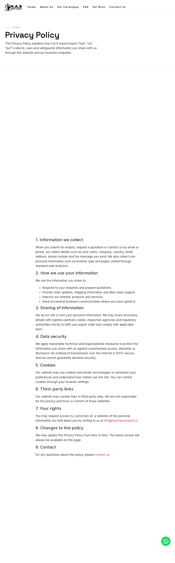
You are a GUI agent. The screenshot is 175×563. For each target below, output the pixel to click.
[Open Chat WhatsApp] (166, 541)
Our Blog (99, 6)
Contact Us (117, 6)
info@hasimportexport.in (121, 420)
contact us (102, 454)
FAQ (86, 6)
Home (32, 6)
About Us (46, 6)
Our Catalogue (68, 6)
